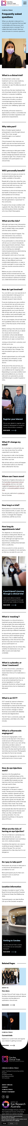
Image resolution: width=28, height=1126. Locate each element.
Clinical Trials (7, 1089)
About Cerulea (7, 1085)
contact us (21, 493)
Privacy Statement (8, 1092)
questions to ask (14, 486)
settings (17, 1120)
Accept (4, 1123)
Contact (5, 1087)
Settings (11, 1123)
